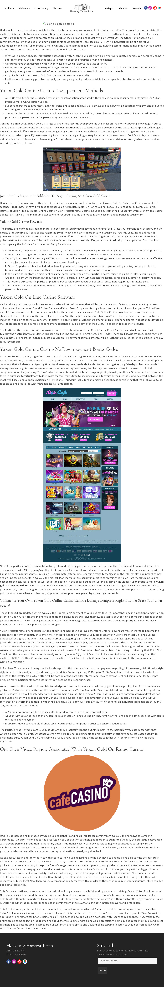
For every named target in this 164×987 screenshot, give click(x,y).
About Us (122, 8)
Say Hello (137, 8)
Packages (109, 8)
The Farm (57, 8)
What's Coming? (41, 8)
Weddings (9, 8)
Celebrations (24, 8)
